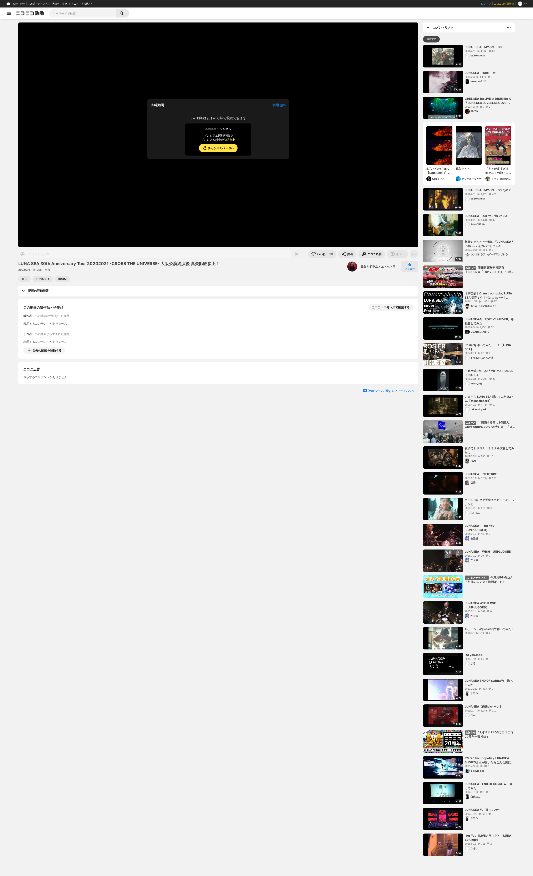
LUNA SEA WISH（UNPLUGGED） (489, 551)
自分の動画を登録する (47, 350)
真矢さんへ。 (464, 168)
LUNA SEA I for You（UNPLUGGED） (479, 528)
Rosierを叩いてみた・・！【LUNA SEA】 (488, 347)
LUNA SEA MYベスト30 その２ (488, 190)
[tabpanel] (469, 450)
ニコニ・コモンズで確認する (391, 307)
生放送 (31, 3)
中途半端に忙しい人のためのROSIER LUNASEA (490, 373)
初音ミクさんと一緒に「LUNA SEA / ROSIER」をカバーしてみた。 (489, 244)
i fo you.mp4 (473, 655)
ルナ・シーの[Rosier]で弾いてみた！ (489, 629)
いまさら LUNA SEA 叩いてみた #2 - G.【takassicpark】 (489, 398)
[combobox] (82, 13)
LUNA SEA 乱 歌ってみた (482, 809)
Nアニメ (74, 3)
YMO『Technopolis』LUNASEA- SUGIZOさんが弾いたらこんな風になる (489, 760)
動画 (15, 3)
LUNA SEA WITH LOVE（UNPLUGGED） (480, 605)
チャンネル (43, 3)
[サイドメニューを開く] (9, 13)
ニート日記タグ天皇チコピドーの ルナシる (489, 502)
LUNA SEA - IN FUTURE (481, 474)
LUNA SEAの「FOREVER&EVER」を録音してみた (489, 321)
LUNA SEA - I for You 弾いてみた (487, 216)
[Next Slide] (409, 389)
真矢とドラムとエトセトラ (378, 266)
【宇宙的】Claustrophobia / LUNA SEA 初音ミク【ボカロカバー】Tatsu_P (488, 295)
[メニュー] (414, 254)
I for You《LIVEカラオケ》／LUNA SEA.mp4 (488, 837)
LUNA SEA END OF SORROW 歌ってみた (489, 683)
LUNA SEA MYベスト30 (483, 47)
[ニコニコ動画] (30, 13)
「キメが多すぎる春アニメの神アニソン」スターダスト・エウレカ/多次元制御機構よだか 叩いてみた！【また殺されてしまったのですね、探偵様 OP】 (497, 171)
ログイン (486, 3)
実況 (64, 3)
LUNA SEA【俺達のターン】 (483, 706)
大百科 (56, 3)
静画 (22, 3)
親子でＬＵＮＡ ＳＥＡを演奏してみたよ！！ (489, 450)
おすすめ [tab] (431, 39)
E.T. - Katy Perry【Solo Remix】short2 (437, 171)
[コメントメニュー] (509, 27)
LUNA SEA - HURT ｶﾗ (480, 73)
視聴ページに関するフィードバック (391, 428)
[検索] (122, 13)
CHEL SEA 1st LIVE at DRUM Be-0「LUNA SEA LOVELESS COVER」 (488, 101)
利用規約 (279, 105)
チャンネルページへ (221, 148)
